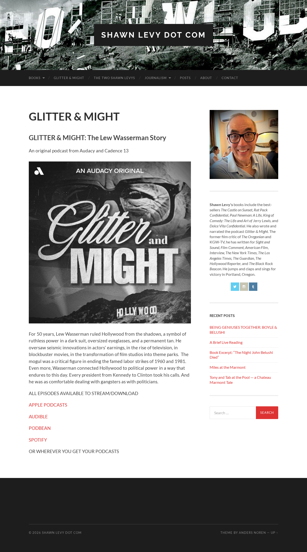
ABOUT (206, 78)
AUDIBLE (38, 416)
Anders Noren (252, 533)
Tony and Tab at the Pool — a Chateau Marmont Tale (240, 380)
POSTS (185, 78)
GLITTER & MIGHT (69, 78)
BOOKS (35, 78)
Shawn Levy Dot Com (153, 34)
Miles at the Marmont (228, 367)
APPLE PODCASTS (48, 405)
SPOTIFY (38, 440)
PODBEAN (40, 428)
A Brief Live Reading (226, 342)
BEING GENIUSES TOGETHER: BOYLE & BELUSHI (243, 329)
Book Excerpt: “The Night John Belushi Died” (241, 355)
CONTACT (230, 78)
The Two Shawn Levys (114, 78)
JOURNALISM (156, 78)
